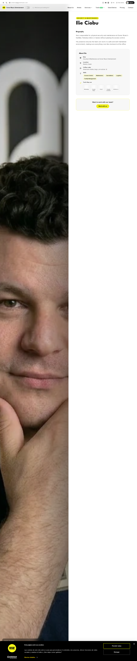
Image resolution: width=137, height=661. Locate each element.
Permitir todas (116, 646)
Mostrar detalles (29, 657)
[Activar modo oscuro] (27, 7)
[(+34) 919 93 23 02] (6, 2)
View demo (121, 2)
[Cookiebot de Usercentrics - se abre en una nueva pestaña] (12, 657)
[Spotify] (108, 2)
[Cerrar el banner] (134, 644)
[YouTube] (105, 2)
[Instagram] (103, 2)
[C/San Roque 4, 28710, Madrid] (3, 2)
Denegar (116, 652)
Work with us (103, 106)
